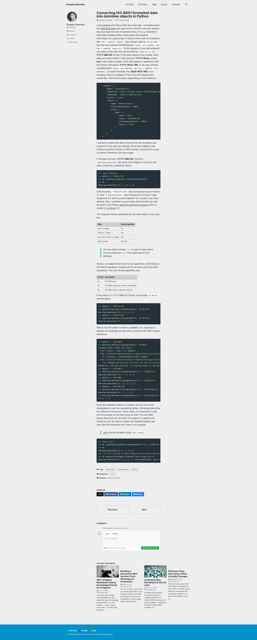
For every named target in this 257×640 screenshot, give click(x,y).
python (134, 469)
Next (144, 509)
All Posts (142, 4)
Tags (154, 4)
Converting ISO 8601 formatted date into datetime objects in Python (127, 14)
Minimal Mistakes (106, 634)
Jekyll (97, 634)
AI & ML (130, 4)
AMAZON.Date (108, 28)
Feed (94, 631)
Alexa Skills (110, 469)
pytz (105, 432)
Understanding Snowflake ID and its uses (155, 582)
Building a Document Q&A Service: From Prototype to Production (128, 576)
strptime (111, 208)
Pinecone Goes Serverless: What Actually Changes (177, 574)
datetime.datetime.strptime (133, 205)
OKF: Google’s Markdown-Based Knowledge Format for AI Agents (107, 584)
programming (123, 469)
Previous (112, 509)
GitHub (84, 631)
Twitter (73, 631)
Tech (113, 474)
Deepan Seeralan (75, 4)
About (164, 4)
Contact (176, 4)
